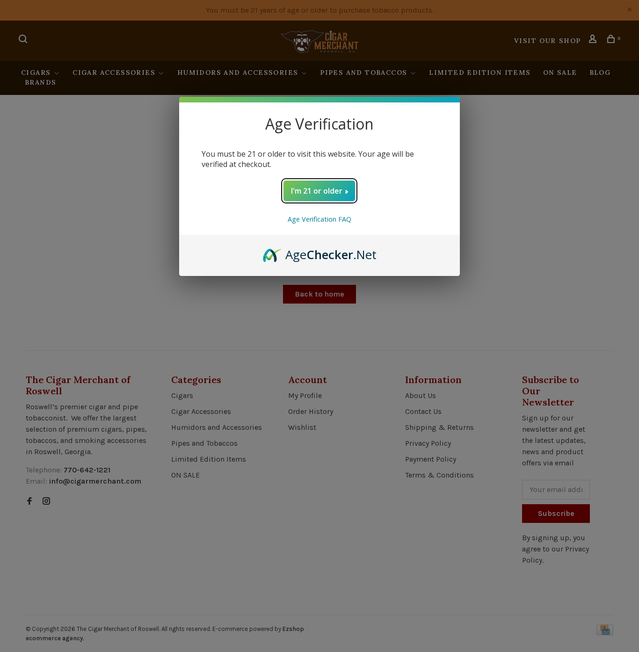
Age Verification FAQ (319, 219)
